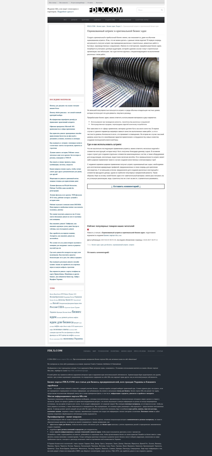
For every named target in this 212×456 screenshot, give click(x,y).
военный (59, 317)
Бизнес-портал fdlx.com (64, 359)
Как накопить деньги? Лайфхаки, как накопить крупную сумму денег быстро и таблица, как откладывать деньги (64, 226)
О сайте (90, 3)
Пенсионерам (125, 20)
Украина (53, 312)
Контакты (99, 3)
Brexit (59, 294)
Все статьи (52, 3)
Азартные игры (141, 20)
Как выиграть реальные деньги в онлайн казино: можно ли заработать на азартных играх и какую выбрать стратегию (65, 264)
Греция (51, 300)
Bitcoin (52, 294)
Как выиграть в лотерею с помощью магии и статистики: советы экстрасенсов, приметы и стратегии (66, 145)
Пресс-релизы (140, 351)
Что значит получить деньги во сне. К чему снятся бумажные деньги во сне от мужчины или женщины (65, 216)
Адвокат (97, 20)
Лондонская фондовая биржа (68, 303)
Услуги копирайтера (77, 3)
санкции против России (58, 332)
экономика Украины (73, 338)
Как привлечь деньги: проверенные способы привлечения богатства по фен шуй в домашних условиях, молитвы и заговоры (65, 136)
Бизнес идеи (126, 351)
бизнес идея (96, 245)
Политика (115, 351)
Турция (77, 307)
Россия (53, 307)
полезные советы (61, 329)
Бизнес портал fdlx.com (112, 235)
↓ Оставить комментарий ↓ (126, 186)
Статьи (160, 351)
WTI (75, 294)
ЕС (72, 300)
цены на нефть (68, 335)
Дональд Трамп (64, 299)
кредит (76, 322)
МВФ (80, 303)
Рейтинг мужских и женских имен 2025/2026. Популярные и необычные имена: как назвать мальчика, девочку (66, 207)
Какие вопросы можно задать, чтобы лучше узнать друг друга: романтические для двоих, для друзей (66, 171)
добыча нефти (73, 317)
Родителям (110, 20)
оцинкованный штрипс (120, 245)
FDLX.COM (54, 350)
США (61, 307)
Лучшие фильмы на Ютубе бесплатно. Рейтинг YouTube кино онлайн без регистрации (63, 188)
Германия (78, 297)
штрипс (131, 245)
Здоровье (85, 20)
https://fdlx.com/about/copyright (78, 370)
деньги (64, 317)
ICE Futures (64, 294)
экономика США (58, 339)
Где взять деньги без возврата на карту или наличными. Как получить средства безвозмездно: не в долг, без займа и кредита (65, 255)
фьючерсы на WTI (56, 335)
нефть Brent (63, 326)
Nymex (71, 294)
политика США (73, 329)
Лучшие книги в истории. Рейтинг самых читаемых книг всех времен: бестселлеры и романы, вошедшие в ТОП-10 (65, 155)
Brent (55, 294)
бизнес (69, 312)
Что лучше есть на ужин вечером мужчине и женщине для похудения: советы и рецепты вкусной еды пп (65, 245)
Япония (65, 312)
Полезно (151, 351)
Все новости (64, 3)
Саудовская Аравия (69, 307)
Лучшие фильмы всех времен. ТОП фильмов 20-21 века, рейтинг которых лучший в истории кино (66, 197)
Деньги (74, 20)
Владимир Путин (68, 297)
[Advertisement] (126, 206)
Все (65, 20)
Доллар (56, 300)
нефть (56, 326)
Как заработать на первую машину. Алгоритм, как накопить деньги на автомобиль (62, 236)
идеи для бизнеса (106, 245)
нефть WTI (70, 326)
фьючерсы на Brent (73, 332)
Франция (59, 312)
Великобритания (56, 296)
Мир (94, 351)
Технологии (103, 351)
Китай (56, 303)
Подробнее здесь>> (65, 11)
